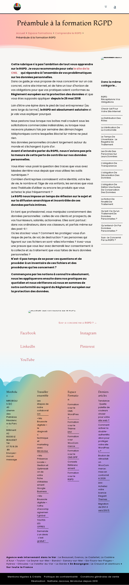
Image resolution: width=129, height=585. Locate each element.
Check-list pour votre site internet (111, 110)
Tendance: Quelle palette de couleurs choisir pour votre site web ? (104, 410)
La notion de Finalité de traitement (108, 201)
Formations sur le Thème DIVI (73, 427)
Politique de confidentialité (61, 576)
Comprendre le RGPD (68, 33)
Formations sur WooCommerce (73, 441)
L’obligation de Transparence (109, 164)
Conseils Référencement (73, 465)
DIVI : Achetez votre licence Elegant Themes (102, 491)
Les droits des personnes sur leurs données (109, 154)
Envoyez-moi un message (11, 456)
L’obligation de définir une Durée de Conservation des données (110, 188)
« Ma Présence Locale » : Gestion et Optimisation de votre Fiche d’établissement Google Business (42, 473)
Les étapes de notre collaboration (43, 407)
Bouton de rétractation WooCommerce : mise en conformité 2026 (104, 467)
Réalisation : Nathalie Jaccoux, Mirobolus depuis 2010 (64, 581)
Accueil (20, 33)
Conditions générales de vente (99, 576)
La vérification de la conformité (110, 129)
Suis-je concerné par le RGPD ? (111, 239)
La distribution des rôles (111, 119)
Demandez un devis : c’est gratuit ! (42, 536)
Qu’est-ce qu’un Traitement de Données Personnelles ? (110, 215)
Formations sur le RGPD (73, 476)
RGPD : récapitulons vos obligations (110, 99)
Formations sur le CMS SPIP (73, 454)
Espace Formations (40, 33)
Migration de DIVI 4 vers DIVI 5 (103, 507)
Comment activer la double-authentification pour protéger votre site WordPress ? (104, 438)
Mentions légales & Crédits (24, 576)
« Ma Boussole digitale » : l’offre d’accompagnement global (43, 505)
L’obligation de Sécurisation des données (110, 175)
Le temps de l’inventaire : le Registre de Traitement (109, 140)
